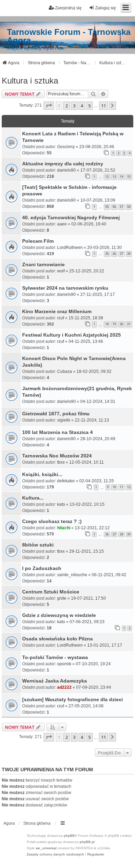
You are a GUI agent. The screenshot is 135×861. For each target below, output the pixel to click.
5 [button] (89, 106)
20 (121, 324)
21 (128, 324)
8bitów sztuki (38, 545)
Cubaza (64, 371)
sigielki (63, 420)
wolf (61, 271)
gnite (61, 598)
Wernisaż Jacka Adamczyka (54, 681)
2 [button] (66, 106)
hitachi (63, 527)
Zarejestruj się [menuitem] (68, 8)
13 (114, 176)
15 (128, 176)
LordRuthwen (70, 247)
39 (128, 534)
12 (107, 176)
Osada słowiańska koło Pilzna (57, 638)
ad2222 (64, 687)
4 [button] (82, 106)
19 (114, 324)
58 (128, 206)
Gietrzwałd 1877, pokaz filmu (56, 413)
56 (114, 206)
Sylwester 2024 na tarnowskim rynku (65, 288)
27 (121, 253)
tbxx (61, 462)
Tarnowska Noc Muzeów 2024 (57, 455)
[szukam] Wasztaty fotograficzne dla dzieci (72, 699)
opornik (64, 663)
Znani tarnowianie (43, 264)
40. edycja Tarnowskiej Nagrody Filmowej (71, 217)
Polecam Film (38, 241)
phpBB (69, 836)
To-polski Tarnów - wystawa (55, 657)
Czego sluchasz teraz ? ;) (52, 521)
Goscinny (66, 146)
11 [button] (103, 106)
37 (114, 534)
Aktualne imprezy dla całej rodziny (62, 163)
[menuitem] (55, 854)
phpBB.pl (87, 842)
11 (121, 487)
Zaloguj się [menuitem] (105, 8)
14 (121, 176)
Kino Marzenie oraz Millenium (56, 311)
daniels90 (66, 170)
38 (121, 534)
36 (107, 534)
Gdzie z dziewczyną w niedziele (59, 615)
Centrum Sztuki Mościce (50, 591)
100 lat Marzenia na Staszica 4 (57, 432)
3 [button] (74, 106)
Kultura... (33, 498)
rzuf (60, 318)
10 (114, 487)
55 (107, 206)
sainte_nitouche (72, 574)
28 (128, 253)
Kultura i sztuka (30, 80)
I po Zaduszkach (41, 568)
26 (114, 253)
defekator (66, 480)
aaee (62, 224)
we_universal (46, 848)
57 (121, 206)
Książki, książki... (42, 474)
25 (107, 253)
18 (107, 324)
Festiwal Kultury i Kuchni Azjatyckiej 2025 (71, 335)
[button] (49, 105)
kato (61, 504)
